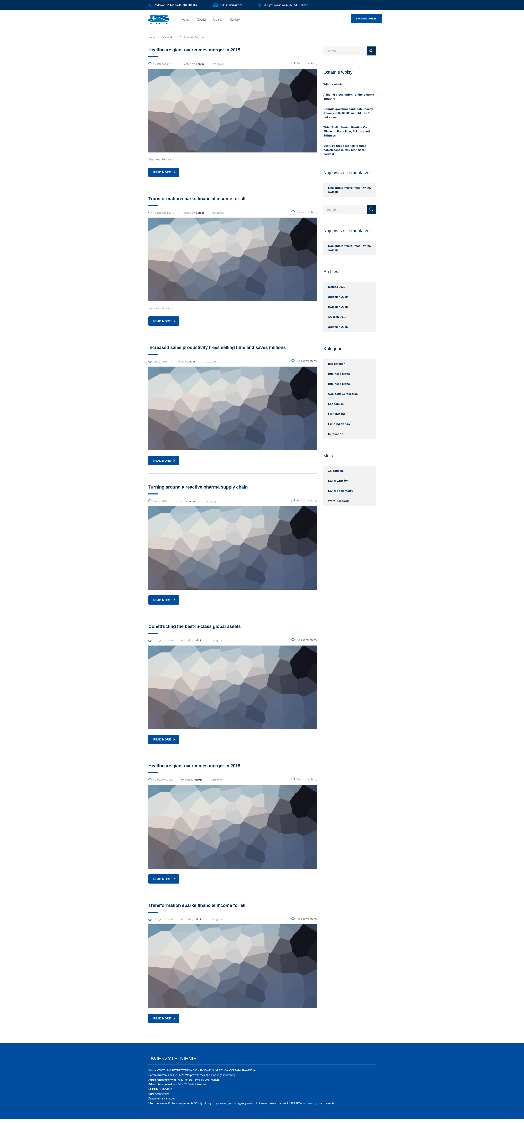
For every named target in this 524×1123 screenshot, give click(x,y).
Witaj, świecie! (333, 84)
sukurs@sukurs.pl (231, 5)
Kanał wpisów (338, 480)
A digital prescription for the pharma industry (348, 96)
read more (162, 172)
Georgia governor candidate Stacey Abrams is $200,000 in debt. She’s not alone (348, 113)
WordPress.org (338, 500)
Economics (336, 403)
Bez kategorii (337, 363)
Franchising (336, 413)
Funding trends (339, 423)
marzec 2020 (336, 286)
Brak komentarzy (306, 63)
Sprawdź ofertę (366, 18)
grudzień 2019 (338, 296)
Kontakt (235, 19)
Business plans (339, 373)
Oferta (201, 19)
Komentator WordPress (344, 187)
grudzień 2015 (338, 326)
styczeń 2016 (337, 316)
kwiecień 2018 (338, 306)
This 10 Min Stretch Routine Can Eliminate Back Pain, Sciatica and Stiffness (346, 131)
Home (185, 19)
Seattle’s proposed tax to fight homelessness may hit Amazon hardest (345, 150)
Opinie (217, 19)
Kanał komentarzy (340, 490)
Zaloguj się (336, 470)
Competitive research (343, 393)
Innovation (335, 434)
